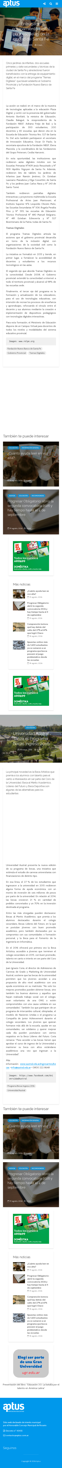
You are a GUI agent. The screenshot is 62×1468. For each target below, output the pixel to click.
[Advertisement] (31, 96)
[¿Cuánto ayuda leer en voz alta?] (31, 463)
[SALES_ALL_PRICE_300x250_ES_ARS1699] (31, 555)
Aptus (38, 1461)
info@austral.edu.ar (21, 1067)
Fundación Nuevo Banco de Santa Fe (24, 348)
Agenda (12, 496)
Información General (30, 448)
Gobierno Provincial (17, 353)
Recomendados (38, 496)
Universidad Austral (16, 1090)
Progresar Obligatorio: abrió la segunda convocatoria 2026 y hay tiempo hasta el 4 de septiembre (31, 508)
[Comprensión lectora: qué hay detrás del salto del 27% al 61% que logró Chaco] (19, 626)
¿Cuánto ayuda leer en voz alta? (28, 455)
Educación (30, 18)
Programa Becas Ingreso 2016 (21, 1086)
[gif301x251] (31, 1363)
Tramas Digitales (37, 353)
